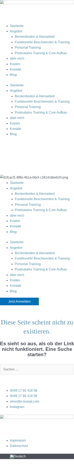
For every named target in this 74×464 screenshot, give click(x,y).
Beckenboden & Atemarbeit (35, 36)
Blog (13, 74)
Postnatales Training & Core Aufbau (41, 53)
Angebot (16, 31)
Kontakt (15, 69)
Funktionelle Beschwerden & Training (42, 42)
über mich (17, 58)
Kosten (15, 64)
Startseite (17, 26)
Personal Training (28, 47)
